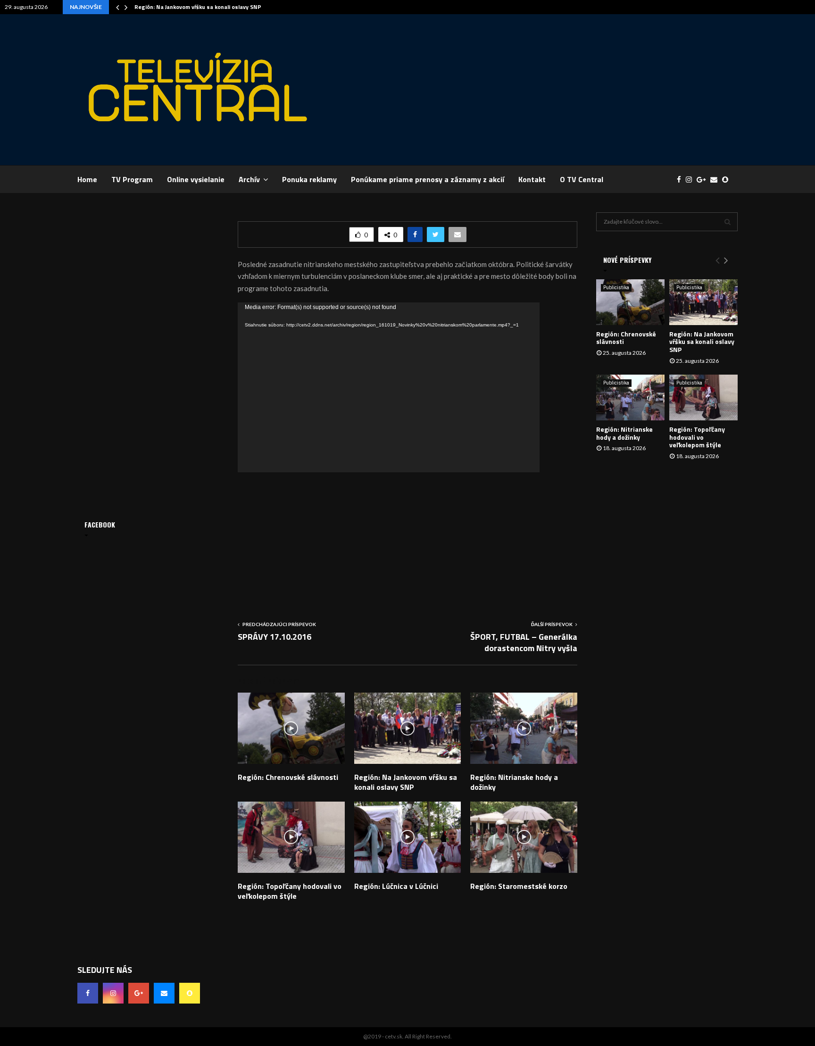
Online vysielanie (196, 179)
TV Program (132, 179)
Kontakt (532, 179)
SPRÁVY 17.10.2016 (274, 636)
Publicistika (616, 287)
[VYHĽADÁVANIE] (727, 221)
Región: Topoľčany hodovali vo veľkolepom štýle (289, 891)
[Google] (703, 179)
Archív (249, 179)
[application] (389, 387)
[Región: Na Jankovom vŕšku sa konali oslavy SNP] (703, 302)
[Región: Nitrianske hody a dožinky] (630, 397)
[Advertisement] (566, 90)
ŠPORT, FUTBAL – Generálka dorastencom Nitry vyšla (523, 642)
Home (87, 179)
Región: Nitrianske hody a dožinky (514, 782)
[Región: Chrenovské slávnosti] (630, 302)
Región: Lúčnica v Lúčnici (396, 886)
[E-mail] (716, 179)
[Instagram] (691, 179)
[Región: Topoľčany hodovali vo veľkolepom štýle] (703, 397)
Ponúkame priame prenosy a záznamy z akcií (427, 179)
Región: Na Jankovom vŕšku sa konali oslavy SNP (197, 6)
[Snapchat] (727, 179)
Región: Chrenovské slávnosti (288, 777)
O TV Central (581, 179)
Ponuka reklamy (309, 179)
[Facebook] (681, 179)
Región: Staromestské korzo (518, 886)
